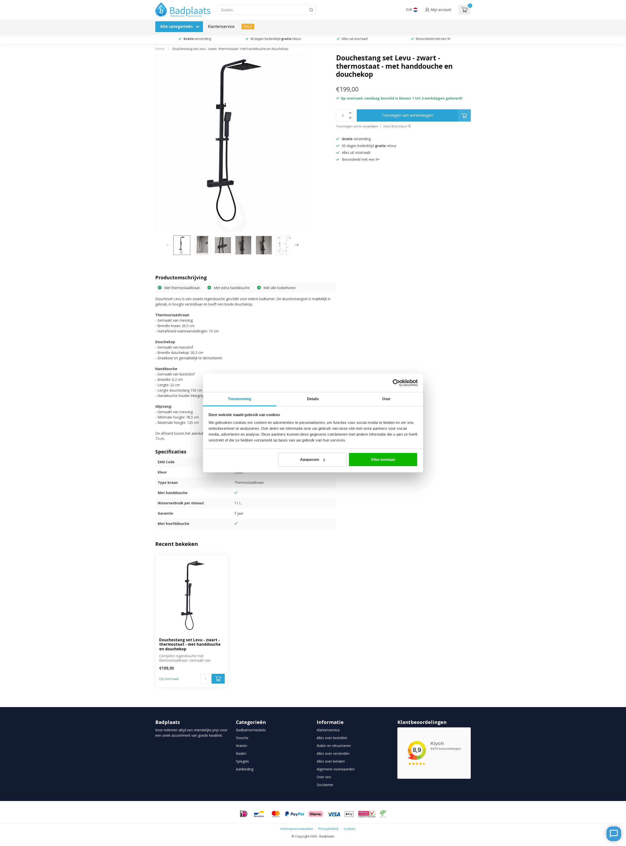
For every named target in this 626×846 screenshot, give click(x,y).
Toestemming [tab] (239, 399)
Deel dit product (395, 126)
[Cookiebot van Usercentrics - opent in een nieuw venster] (396, 382)
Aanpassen (309, 459)
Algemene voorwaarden (336, 769)
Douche (242, 737)
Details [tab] (313, 399)
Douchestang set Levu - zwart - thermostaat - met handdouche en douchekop (230, 48)
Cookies (350, 828)
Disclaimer (325, 784)
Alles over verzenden (333, 753)
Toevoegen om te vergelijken (357, 126)
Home (160, 48)
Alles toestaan (383, 459)
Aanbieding (244, 769)
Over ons (324, 777)
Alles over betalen (331, 761)
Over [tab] (386, 399)
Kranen (241, 745)
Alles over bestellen (332, 737)
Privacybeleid (328, 828)
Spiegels (242, 761)
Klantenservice (221, 26)
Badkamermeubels (251, 730)
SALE (248, 26)
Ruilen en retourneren (334, 745)
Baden (241, 753)
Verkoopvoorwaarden (296, 828)
